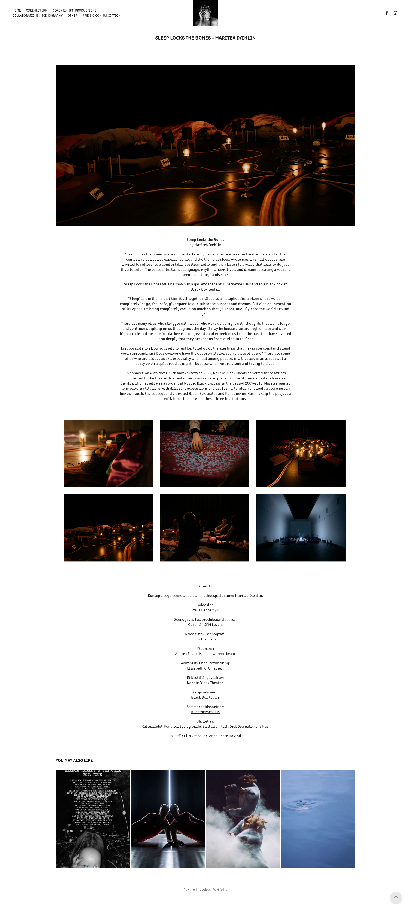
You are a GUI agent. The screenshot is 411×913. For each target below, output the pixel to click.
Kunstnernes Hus (205, 711)
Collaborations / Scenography (37, 15)
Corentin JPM (37, 10)
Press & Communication (101, 15)
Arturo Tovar (186, 653)
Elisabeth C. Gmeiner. (205, 668)
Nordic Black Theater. (205, 682)
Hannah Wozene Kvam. (217, 653)
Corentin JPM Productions (74, 10)
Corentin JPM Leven (205, 624)
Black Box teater (205, 697)
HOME (16, 10)
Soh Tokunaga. (205, 639)
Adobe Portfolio (214, 889)
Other (72, 15)
